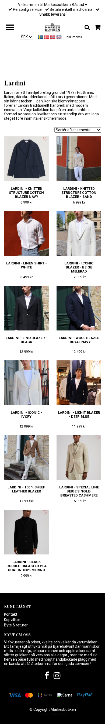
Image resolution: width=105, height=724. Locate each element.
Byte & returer (16, 625)
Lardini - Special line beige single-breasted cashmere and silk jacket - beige (79, 495)
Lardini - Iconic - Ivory (26, 415)
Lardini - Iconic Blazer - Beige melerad (78, 267)
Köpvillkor (12, 620)
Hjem (34, 70)
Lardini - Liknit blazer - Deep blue (79, 415)
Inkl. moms (74, 37)
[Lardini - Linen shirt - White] (26, 233)
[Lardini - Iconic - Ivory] (26, 382)
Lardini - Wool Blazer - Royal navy (79, 340)
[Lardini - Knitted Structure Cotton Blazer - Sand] (79, 158)
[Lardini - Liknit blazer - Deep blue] (79, 382)
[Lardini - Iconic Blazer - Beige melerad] (79, 233)
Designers (53, 70)
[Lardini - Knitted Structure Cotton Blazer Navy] (26, 158)
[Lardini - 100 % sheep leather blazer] (26, 457)
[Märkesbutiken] (52, 27)
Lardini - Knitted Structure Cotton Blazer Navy (26, 193)
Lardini (71, 70)
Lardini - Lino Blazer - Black (26, 340)
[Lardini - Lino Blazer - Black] (26, 308)
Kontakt (10, 614)
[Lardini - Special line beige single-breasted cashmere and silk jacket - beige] (79, 457)
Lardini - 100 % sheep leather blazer (27, 489)
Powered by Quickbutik (52, 714)
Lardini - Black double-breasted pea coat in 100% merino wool (26, 568)
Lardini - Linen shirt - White (26, 265)
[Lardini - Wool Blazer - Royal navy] (79, 308)
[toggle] (12, 28)
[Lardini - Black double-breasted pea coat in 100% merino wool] (26, 532)
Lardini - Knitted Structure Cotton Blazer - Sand (78, 193)
